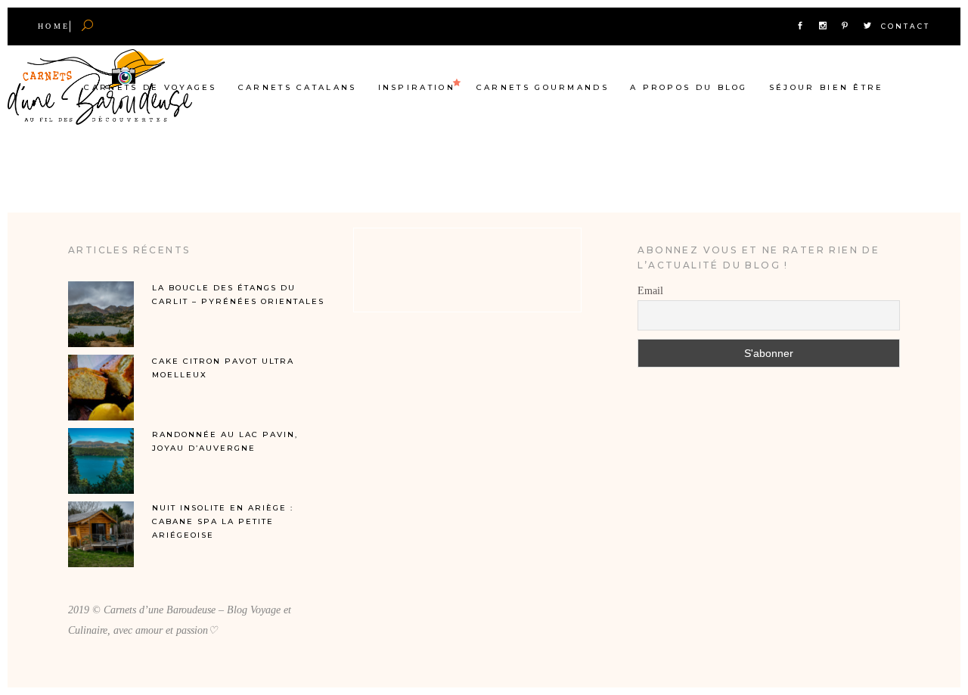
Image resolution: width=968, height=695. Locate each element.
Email (650, 290)
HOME (54, 26)
